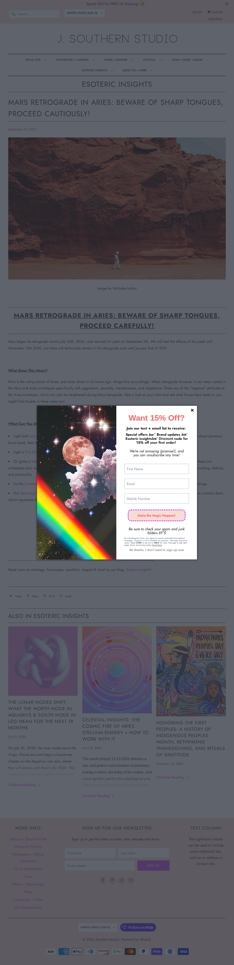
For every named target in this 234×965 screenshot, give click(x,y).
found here (157, 544)
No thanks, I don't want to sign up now (156, 549)
